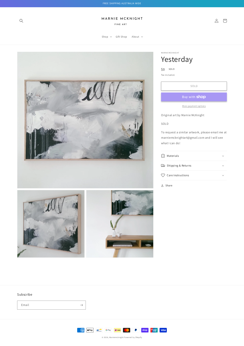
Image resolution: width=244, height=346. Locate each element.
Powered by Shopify (133, 337)
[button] (21, 21)
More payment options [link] (194, 106)
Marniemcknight (116, 337)
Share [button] (169, 185)
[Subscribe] (81, 305)
